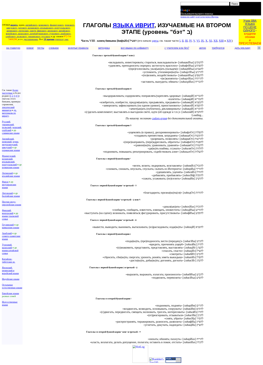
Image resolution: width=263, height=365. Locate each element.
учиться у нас (61, 39)
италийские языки (11, 176)
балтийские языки (11, 196)
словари (54, 47)
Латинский (7, 173)
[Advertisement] (67, 10)
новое (30, 47)
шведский (7, 147)
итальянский (8, 161)
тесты (40, 47)
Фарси (5, 181)
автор (202, 47)
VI (197, 40)
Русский (6, 121)
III (186, 40)
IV (190, 40)
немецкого (43, 25)
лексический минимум (8, 108)
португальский (9, 164)
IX (202, 40)
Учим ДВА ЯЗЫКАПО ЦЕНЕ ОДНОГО (250, 25)
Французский (8, 156)
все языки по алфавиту (135, 47)
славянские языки (11, 133)
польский (6, 127)
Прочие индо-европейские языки (11, 203)
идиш (15, 141)
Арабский (7, 233)
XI (210, 40)
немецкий (7, 141)
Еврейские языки (10, 293)
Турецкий (7, 244)
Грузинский (8, 224)
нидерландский (9, 144)
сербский (6, 130)
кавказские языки (10, 227)
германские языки (11, 150)
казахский (7, 247)
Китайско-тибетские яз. (8, 260)
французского (57, 25)
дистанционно (31, 39)
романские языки (10, 167)
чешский (16, 127)
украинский (8, 124)
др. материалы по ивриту (9, 113)
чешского (69, 25)
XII (215, 40)
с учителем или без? (177, 47)
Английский (8, 138)
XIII (221, 40)
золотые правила (78, 47)
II (183, 40)
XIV (229, 40)
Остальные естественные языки (12, 286)
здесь (155, 40)
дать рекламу (242, 47)
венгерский (7, 213)
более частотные (10, 91)
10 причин (49, 39)
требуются (218, 47)
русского (46, 36)
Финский (6, 210)
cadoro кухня (159, 118)
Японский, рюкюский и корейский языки (10, 270)
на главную (13, 47)
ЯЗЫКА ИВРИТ (133, 25)
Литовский (7, 193)
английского (31, 25)
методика (104, 47)
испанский (7, 158)
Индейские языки (10, 279)
